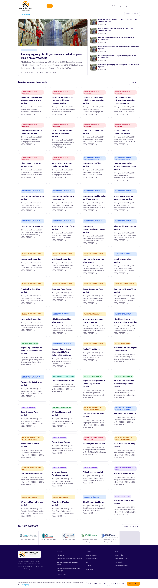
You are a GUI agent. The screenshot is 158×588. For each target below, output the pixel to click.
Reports (58, 6)
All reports (60, 555)
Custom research (91, 555)
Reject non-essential (97, 583)
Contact (92, 6)
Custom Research (71, 6)
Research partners (92, 558)
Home (50, 6)
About (83, 6)
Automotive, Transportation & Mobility (69, 558)
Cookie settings (117, 583)
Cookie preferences (121, 565)
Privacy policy (119, 555)
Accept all (133, 583)
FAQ (87, 562)
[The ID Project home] (25, 5)
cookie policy (25, 585)
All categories (61, 574)
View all (134, 82)
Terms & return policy (122, 558)
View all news (132, 14)
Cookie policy (119, 562)
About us (88, 565)
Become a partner (131, 526)
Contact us (89, 569)
